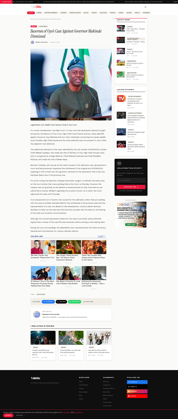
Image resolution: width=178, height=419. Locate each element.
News (39, 12)
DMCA (105, 399)
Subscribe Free (130, 187)
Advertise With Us (108, 388)
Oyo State (41, 294)
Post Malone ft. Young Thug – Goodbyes (135, 42)
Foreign (146, 12)
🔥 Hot (31, 12)
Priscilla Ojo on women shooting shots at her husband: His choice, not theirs (134, 102)
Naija (137, 12)
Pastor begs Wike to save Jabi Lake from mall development (70, 351)
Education (131, 73)
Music (129, 12)
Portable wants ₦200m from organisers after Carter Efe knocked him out (42, 352)
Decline (19, 415)
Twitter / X (133, 386)
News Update (75, 12)
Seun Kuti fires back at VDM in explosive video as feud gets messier (99, 351)
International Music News (133, 39)
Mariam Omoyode (41, 42)
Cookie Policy (107, 406)
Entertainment (51, 12)
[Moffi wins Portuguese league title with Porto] (121, 131)
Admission (131, 61)
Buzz (86, 12)
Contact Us (106, 385)
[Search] (145, 7)
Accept (8, 415)
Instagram (133, 391)
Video (121, 12)
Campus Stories (135, 113)
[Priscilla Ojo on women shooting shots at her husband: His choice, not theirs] (121, 98)
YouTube (133, 396)
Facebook (133, 382)
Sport (112, 12)
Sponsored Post (108, 395)
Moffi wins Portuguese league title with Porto (139, 1)
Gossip (63, 12)
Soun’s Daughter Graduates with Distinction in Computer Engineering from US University (74, 1)
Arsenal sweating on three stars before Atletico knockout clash (136, 147)
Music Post (106, 392)
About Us (106, 381)
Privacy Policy (107, 402)
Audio (94, 12)
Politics (103, 12)
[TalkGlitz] (36, 7)
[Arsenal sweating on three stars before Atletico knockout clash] (121, 144)
